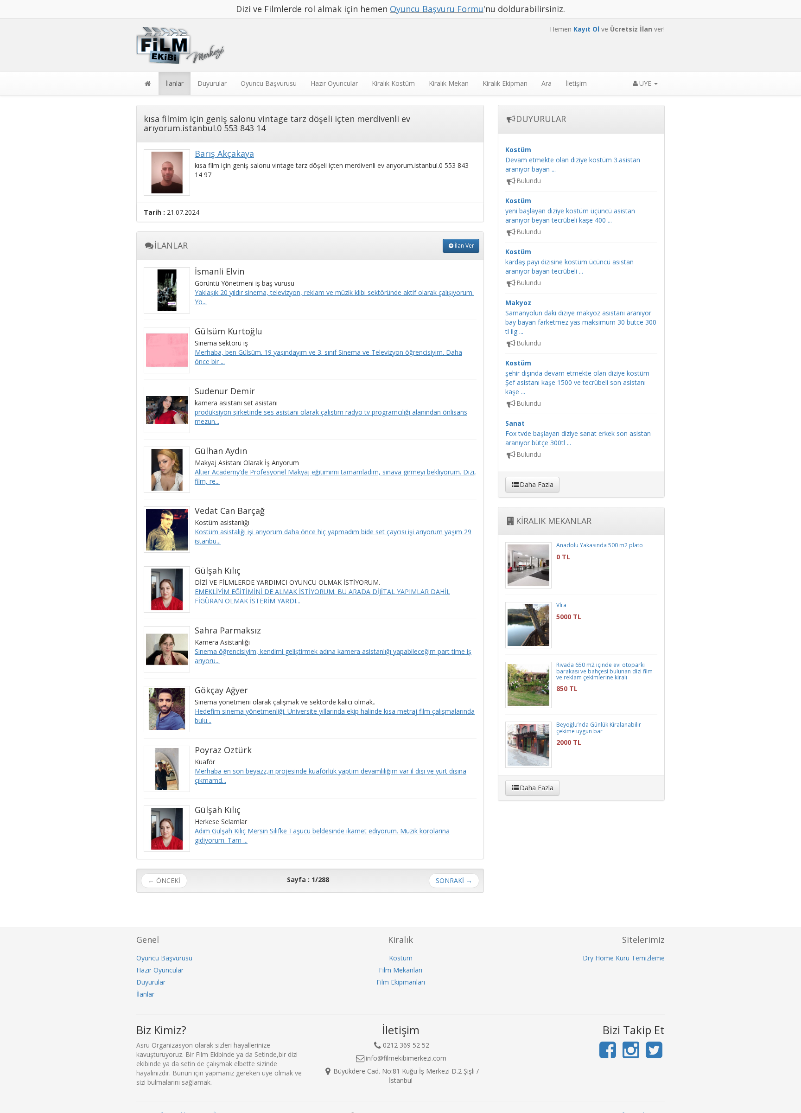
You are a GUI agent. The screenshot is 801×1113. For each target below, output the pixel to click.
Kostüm (401, 957)
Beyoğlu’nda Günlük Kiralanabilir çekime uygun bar (598, 728)
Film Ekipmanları (400, 982)
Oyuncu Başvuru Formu (436, 8)
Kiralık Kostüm (393, 83)
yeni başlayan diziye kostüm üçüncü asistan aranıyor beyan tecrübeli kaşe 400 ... (570, 210)
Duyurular (212, 83)
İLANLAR (171, 245)
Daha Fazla (536, 484)
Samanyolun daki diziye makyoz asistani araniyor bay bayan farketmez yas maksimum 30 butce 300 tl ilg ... (580, 317)
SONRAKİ (454, 880)
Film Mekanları (400, 970)
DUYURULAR (541, 118)
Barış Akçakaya (224, 153)
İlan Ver (464, 245)
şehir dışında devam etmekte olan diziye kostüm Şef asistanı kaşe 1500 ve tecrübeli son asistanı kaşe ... (577, 377)
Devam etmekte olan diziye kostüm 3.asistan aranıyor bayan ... (572, 159)
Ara (546, 83)
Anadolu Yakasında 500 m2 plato (599, 545)
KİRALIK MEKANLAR (553, 520)
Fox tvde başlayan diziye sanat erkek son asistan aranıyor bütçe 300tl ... (578, 433)
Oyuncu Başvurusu (269, 83)
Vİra (561, 605)
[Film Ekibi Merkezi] (310, 45)
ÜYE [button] (646, 83)
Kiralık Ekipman (505, 83)
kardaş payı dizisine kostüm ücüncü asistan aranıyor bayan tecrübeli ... (569, 261)
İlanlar (174, 83)
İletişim (576, 83)
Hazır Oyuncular (334, 83)
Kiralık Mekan (449, 83)
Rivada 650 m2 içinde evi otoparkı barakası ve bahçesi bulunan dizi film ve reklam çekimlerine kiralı (604, 671)
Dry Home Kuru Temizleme (624, 957)
